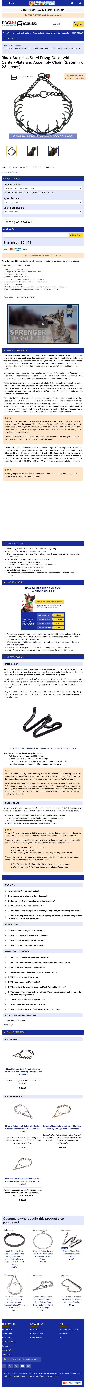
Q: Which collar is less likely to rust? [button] (23, 977)
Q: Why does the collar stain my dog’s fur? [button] (26, 967)
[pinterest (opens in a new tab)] (16, 1366)
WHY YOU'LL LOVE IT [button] (16, 543)
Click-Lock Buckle (14, 207)
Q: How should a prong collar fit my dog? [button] (25, 930)
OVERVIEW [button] (6, 265)
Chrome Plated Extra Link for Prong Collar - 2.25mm (71, 1254)
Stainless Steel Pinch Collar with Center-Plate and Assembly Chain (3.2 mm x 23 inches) (23, 1181)
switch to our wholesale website (34, 261)
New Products (63, 33)
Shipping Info (7, 1329)
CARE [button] (27, 265)
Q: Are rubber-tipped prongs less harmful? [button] (27, 1004)
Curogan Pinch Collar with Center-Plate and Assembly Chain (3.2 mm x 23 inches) (62, 1127)
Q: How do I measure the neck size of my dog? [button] (28, 935)
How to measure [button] (15, 582)
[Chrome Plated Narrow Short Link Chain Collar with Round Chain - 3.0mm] (43, 1239)
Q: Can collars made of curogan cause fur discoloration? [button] (32, 972)
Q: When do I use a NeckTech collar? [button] (24, 982)
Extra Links (50, 33)
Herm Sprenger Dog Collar (69, 1329)
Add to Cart (75, 235)
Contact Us (8, 1025)
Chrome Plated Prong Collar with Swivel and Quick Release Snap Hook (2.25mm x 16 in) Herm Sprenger (43, 1302)
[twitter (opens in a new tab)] (10, 1366)
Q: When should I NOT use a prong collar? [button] (26, 906)
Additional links (12, 184)
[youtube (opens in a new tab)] (22, 1366)
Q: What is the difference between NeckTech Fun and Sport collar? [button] (37, 987)
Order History (35, 1329)
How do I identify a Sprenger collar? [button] (23, 891)
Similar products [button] (15, 1032)
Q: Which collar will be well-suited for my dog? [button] (28, 957)
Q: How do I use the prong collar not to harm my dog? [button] (31, 901)
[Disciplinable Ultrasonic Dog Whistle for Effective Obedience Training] (71, 1284)
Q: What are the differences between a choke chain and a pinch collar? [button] (39, 962)
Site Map (5, 1346)
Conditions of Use (8, 1342)
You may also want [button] (16, 657)
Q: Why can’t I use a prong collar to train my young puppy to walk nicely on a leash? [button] (44, 911)
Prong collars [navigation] (16, 46)
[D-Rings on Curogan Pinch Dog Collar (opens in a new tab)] (62, 1111)
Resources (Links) (8, 1350)
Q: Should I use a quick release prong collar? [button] (27, 999)
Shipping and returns (26, 297)
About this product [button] (17, 350)
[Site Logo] (19, 24)
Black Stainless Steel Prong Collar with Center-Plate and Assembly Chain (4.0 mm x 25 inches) (23, 1071)
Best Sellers (13, 38)
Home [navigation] (6, 46)
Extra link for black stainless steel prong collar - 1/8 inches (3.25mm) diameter (43, 748)
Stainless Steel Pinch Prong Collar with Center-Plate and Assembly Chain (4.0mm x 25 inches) (14, 1302)
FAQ (4, 38)
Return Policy (6, 1338)
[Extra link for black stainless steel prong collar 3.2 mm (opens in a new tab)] (43, 722)
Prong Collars (8, 33)
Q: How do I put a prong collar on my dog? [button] (26, 940)
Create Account (36, 1338)
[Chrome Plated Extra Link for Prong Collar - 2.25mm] (71, 1239)
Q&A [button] (9, 877)
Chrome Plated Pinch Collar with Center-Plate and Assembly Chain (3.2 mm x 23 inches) (23, 1129)
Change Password (37, 1333)
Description (8, 297)
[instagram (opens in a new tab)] (28, 1366)
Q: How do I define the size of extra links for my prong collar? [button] (34, 1009)
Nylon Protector (12, 198)
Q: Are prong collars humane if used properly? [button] (28, 896)
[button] (11, 151)
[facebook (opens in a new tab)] (4, 1366)
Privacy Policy (7, 1333)
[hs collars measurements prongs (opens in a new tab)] (43, 608)
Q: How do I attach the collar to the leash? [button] (26, 945)
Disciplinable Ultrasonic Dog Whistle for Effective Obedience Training (71, 1299)
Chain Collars (38, 33)
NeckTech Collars (23, 33)
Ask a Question (10, 172)
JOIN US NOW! (77, 33)
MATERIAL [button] (18, 265)
